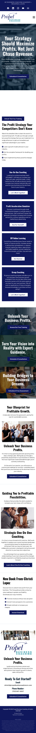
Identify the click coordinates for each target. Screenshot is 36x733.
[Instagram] (18, 8)
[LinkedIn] (13, 8)
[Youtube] (23, 8)
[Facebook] (8, 8)
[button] (34, 17)
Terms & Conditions (18, 715)
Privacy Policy (18, 713)
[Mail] (28, 8)
